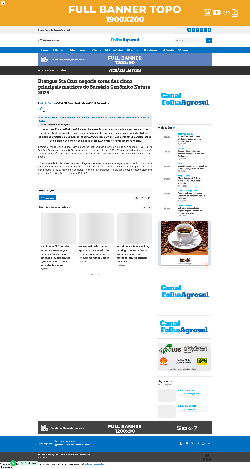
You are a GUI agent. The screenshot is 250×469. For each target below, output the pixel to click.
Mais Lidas (166, 127)
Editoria (50, 70)
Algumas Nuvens (51, 40)
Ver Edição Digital (194, 394)
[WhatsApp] (13, 463)
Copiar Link (48, 198)
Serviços (133, 50)
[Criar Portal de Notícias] (207, 457)
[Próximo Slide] (149, 207)
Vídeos (97, 50)
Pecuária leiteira (125, 70)
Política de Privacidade (94, 463)
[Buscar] (209, 40)
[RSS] (189, 30)
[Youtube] (193, 30)
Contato (184, 50)
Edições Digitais (115, 50)
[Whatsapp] (205, 30)
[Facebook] (209, 30)
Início (40, 70)
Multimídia (151, 50)
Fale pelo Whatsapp (27, 463)
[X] (197, 30)
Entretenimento (80, 50)
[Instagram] (201, 30)
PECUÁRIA (61, 70)
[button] (92, 274)
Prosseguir (6, 467)
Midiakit (169, 50)
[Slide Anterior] (144, 207)
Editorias (59, 50)
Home (45, 50)
